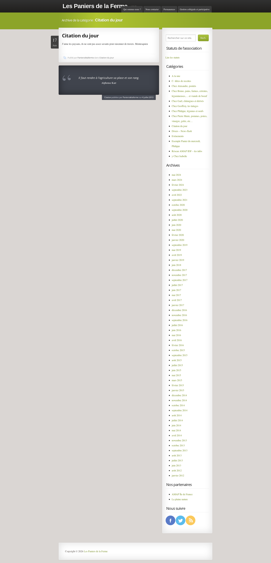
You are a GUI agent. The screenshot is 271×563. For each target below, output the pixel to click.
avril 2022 (177, 194)
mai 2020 (176, 229)
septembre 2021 (179, 199)
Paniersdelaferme (85, 57)
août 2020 (177, 214)
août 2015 (177, 360)
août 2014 (177, 415)
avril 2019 (177, 255)
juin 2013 (176, 465)
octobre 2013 (178, 445)
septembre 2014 (179, 410)
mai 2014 (176, 430)
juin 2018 (176, 265)
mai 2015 (176, 375)
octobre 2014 (178, 405)
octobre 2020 (178, 204)
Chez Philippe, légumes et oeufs (187, 111)
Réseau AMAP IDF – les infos (187, 151)
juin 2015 (176, 370)
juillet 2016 (177, 325)
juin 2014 (176, 425)
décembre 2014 (179, 395)
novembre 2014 (179, 400)
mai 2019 (176, 250)
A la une (176, 76)
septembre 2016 (179, 320)
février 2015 (178, 385)
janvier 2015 (178, 390)
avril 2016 (177, 340)
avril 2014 (177, 435)
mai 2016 (176, 335)
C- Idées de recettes (181, 81)
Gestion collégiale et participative (195, 9)
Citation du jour (80, 35)
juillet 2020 (177, 219)
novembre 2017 (179, 275)
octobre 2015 (178, 350)
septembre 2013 (179, 450)
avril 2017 (177, 300)
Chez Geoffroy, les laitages (185, 106)
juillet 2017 (177, 285)
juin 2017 (176, 290)
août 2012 (177, 470)
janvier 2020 (178, 239)
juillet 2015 (177, 365)
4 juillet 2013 (147, 97)
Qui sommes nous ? (132, 9)
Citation (107, 97)
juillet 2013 (177, 460)
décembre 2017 (179, 270)
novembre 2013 (179, 440)
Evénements (178, 136)
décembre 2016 (179, 310)
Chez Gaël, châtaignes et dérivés (188, 101)
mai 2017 (176, 295)
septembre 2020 (179, 209)
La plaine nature (180, 499)
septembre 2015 (179, 355)
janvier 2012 (178, 475)
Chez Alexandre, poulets (184, 86)
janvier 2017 (178, 305)
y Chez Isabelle (179, 156)
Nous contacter (152, 9)
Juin (55, 42)
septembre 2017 (179, 280)
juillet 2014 (177, 420)
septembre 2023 (179, 189)
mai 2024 (176, 174)
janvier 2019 (178, 260)
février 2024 (178, 184)
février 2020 (178, 234)
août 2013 (177, 455)
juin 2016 (176, 330)
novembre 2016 (179, 315)
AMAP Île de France (182, 494)
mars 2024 (177, 179)
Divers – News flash (182, 131)
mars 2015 (177, 380)
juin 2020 (176, 224)
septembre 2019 (179, 244)
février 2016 (178, 345)
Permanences (169, 9)
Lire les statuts (172, 57)
